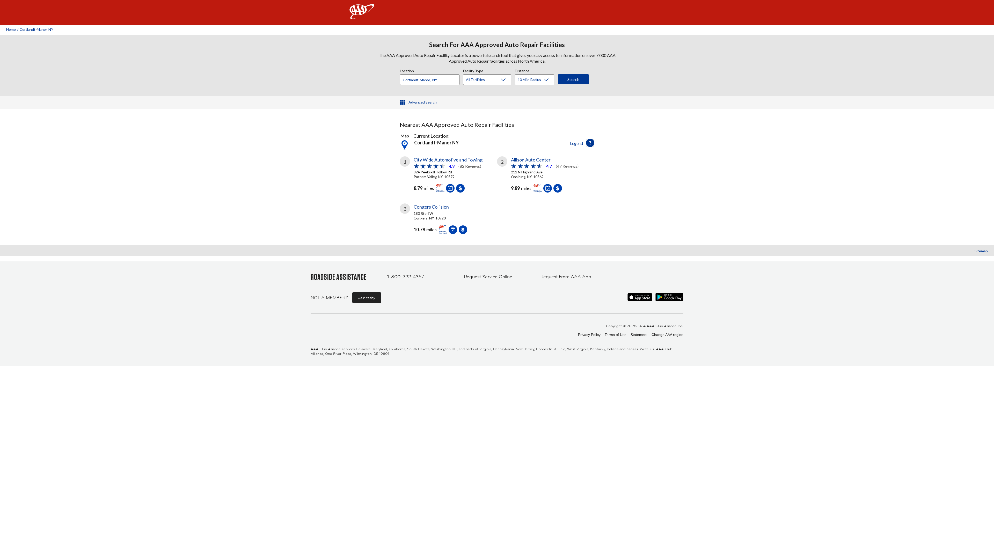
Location (407, 70)
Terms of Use (615, 335)
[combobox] (431, 78)
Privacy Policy (589, 335)
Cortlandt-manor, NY (36, 29)
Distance (522, 70)
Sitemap (981, 251)
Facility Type (473, 70)
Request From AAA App (565, 277)
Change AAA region (667, 335)
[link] (448, 173)
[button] (590, 143)
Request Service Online (488, 277)
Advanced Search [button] (422, 102)
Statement (639, 335)
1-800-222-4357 (405, 277)
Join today (366, 297)
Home (11, 29)
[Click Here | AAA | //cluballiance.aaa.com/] (361, 16)
